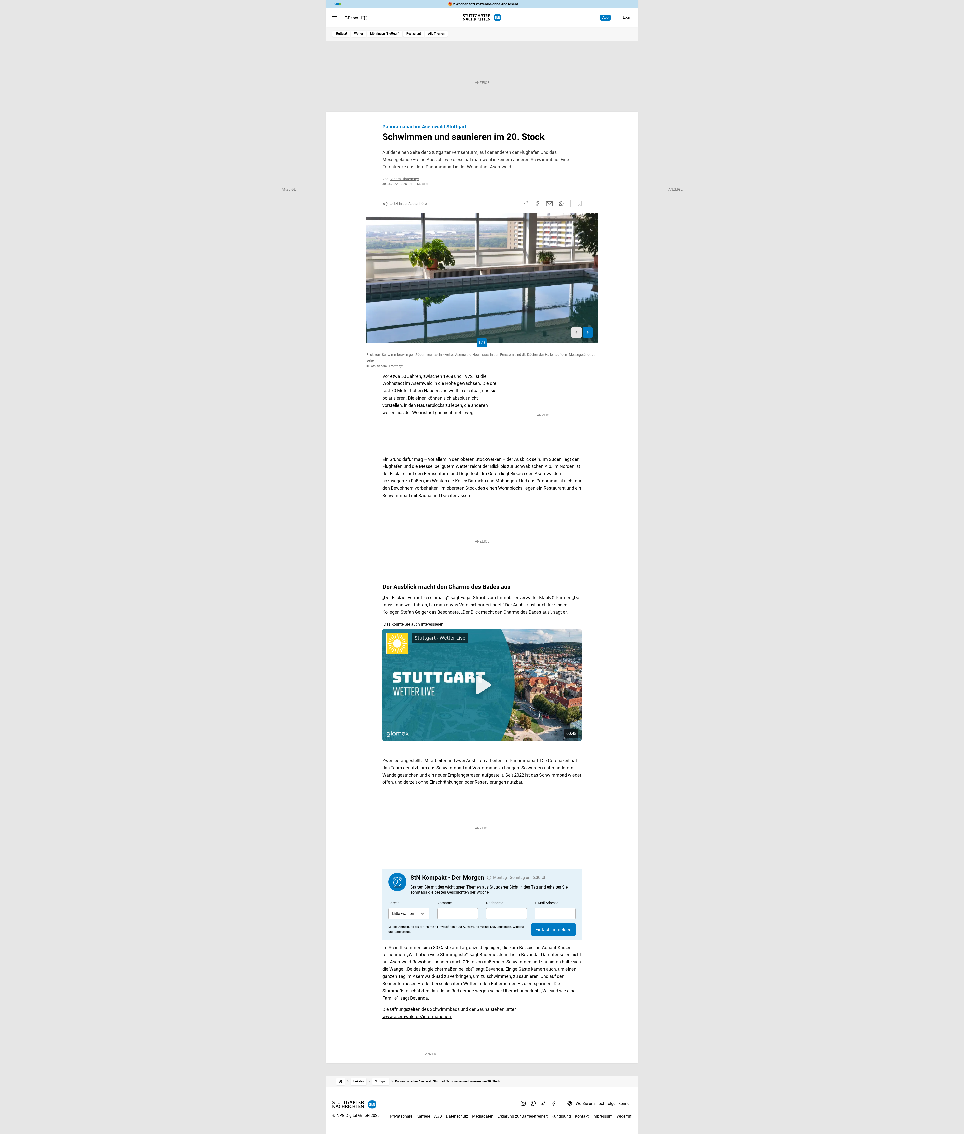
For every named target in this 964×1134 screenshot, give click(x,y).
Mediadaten (482, 1116)
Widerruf (624, 1116)
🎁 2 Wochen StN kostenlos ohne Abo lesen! (483, 4)
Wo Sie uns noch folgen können (604, 1103)
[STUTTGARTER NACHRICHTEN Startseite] (482, 17)
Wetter (358, 33)
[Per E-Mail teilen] (549, 204)
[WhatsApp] (533, 1103)
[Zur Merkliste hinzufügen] (578, 204)
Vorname (444, 903)
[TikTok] (543, 1103)
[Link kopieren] (525, 204)
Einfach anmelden (553, 929)
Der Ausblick (518, 604)
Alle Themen (436, 33)
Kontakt (582, 1116)
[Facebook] (554, 1103)
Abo (605, 18)
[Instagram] (523, 1103)
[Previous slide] (576, 332)
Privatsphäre (401, 1116)
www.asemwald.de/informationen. (417, 1016)
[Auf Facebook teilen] (537, 204)
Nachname (494, 903)
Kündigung (561, 1116)
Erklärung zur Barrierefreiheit (522, 1116)
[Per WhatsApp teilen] (561, 204)
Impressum (603, 1116)
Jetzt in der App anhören (409, 204)
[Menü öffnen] (334, 18)
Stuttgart (341, 33)
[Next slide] (588, 332)
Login (627, 17)
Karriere (423, 1116)
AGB (438, 1116)
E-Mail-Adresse (546, 903)
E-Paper (351, 18)
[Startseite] (340, 1081)
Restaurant (413, 33)
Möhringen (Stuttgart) (384, 33)
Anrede (393, 903)
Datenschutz (457, 1116)
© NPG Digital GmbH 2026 (356, 1115)
